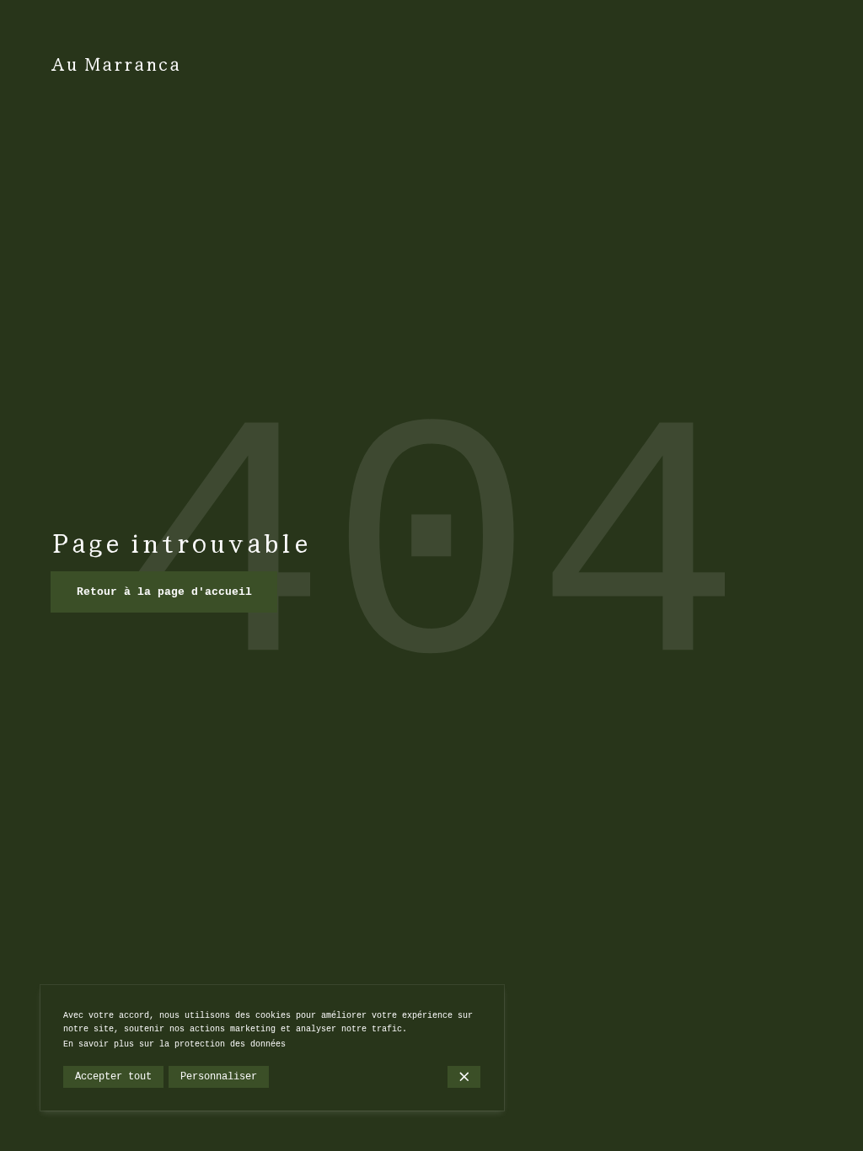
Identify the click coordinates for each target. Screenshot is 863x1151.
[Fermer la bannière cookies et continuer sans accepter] (464, 1077)
